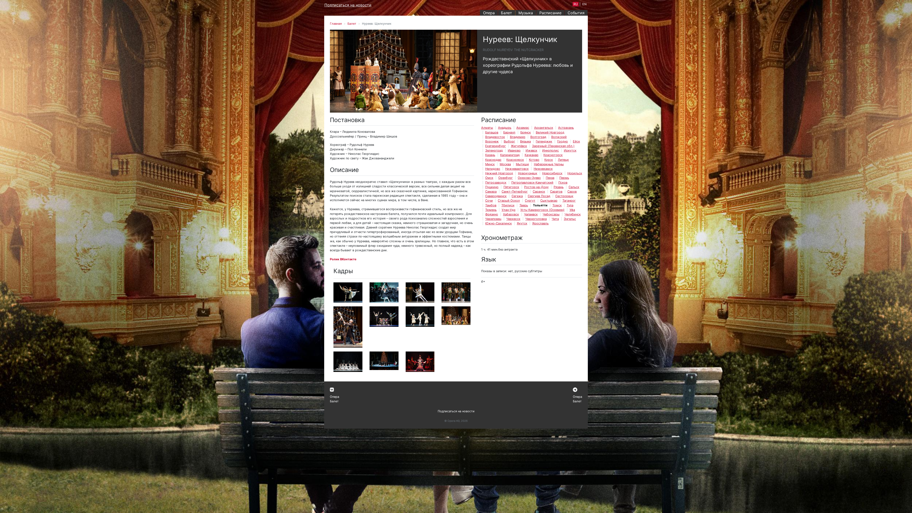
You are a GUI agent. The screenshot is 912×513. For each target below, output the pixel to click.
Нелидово (492, 169)
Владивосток (495, 137)
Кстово (534, 160)
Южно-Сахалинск (498, 223)
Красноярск (515, 160)
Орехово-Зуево (529, 178)
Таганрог (569, 200)
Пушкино (492, 187)
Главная (336, 23)
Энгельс (570, 219)
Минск (490, 164)
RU (576, 4)
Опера (489, 12)
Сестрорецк (564, 196)
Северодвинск (496, 196)
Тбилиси (507, 205)
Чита (555, 219)
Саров (572, 191)
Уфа (572, 210)
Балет (506, 12)
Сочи (489, 200)
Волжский (559, 137)
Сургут (530, 200)
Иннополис (550, 150)
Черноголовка (536, 219)
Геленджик (544, 141)
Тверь (523, 205)
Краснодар (493, 160)
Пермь (564, 178)
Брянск (525, 132)
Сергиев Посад (539, 196)
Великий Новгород (550, 132)
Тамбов (490, 205)
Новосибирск (552, 173)
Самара (491, 191)
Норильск (574, 173)
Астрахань (566, 127)
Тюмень (491, 210)
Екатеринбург (495, 146)
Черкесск (513, 219)
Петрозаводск (495, 182)
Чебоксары (551, 214)
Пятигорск (511, 187)
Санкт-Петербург (515, 191)
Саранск (539, 191)
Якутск (522, 223)
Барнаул (509, 132)
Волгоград (538, 137)
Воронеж (492, 141)
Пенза (550, 178)
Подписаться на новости (347, 5)
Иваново (514, 150)
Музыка (525, 12)
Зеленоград (494, 150)
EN (584, 4)
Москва (505, 164)
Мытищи (522, 164)
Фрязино (491, 214)
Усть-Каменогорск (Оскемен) (542, 210)
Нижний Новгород (499, 173)
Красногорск (553, 155)
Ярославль (540, 223)
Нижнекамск (543, 169)
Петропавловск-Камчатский (532, 182)
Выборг (509, 141)
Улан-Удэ (508, 210)
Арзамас (522, 127)
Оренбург (505, 178)
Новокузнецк (527, 173)
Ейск (576, 141)
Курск (548, 160)
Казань (490, 155)
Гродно (562, 141)
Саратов (556, 191)
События (576, 12)
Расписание (550, 12)
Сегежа (517, 196)
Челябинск (573, 214)
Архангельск (543, 127)
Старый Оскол (509, 200)
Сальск (574, 187)
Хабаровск (511, 214)
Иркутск (570, 150)
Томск (557, 205)
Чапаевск (531, 214)
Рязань (559, 187)
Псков (562, 182)
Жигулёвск (519, 146)
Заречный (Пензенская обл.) (553, 146)
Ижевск (531, 150)
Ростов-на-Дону (536, 187)
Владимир (517, 137)
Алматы (487, 127)
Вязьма (525, 141)
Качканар (531, 155)
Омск (489, 178)
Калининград (510, 155)
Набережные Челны (549, 164)
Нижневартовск (517, 169)
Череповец (493, 219)
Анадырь (504, 127)
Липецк (563, 160)
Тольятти (540, 205)
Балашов (491, 132)
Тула (570, 205)
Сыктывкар (548, 200)
